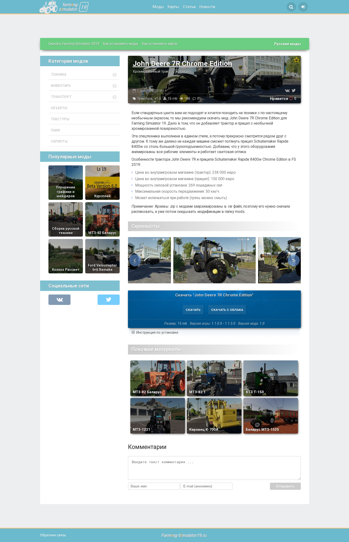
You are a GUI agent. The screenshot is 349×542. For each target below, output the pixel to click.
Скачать (193, 310)
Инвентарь (61, 86)
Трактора (144, 98)
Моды (158, 6)
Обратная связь (53, 535)
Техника (58, 74)
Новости (207, 6)
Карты (173, 6)
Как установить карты (159, 44)
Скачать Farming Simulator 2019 (73, 44)
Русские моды (287, 44)
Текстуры (60, 119)
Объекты (59, 108)
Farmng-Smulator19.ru (184, 535)
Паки (55, 130)
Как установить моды (120, 44)
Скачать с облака (227, 310)
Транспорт (61, 97)
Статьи (189, 6)
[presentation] (135, 260)
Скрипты (59, 141)
